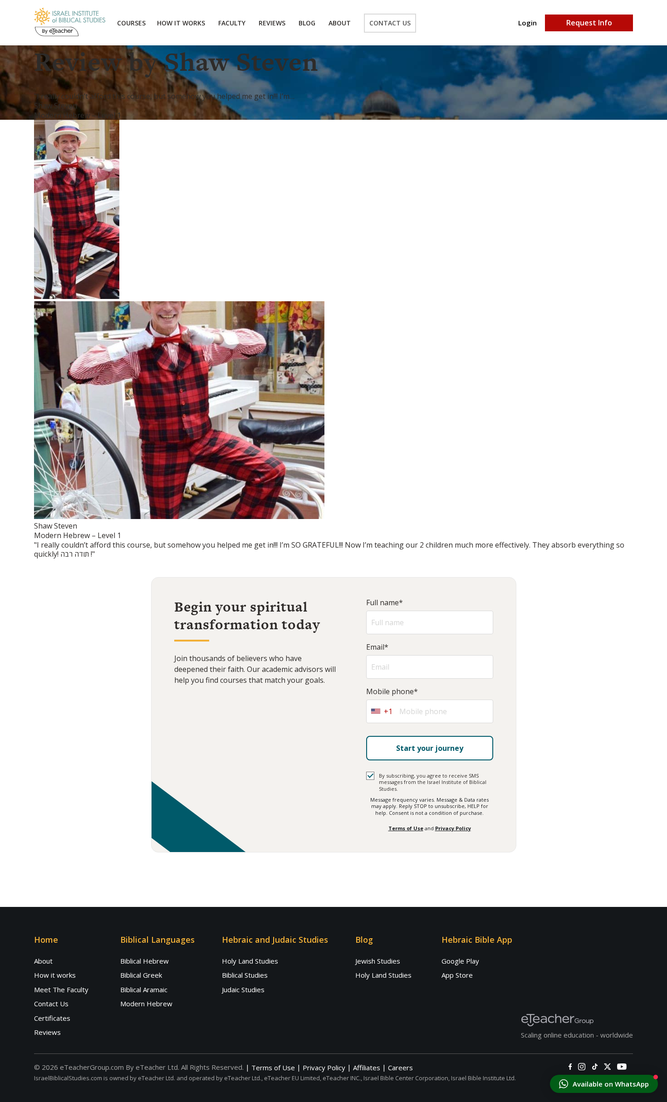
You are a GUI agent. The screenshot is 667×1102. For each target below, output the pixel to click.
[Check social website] (570, 1066)
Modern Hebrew (146, 1003)
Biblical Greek (141, 975)
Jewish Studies (377, 960)
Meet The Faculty (61, 989)
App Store (457, 975)
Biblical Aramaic (143, 989)
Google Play (460, 960)
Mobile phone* (392, 691)
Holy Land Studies (250, 960)
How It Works (181, 23)
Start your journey (429, 748)
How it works (55, 975)
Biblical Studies (245, 975)
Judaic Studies (243, 989)
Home (46, 939)
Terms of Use (405, 828)
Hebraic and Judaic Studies (275, 939)
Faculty (231, 23)
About (340, 23)
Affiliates (366, 1067)
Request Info (589, 23)
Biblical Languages (157, 939)
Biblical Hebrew (144, 960)
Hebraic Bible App (476, 939)
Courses (131, 23)
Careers (400, 1067)
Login (527, 23)
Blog (307, 23)
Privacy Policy (453, 828)
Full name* (384, 602)
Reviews (272, 23)
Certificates (52, 1018)
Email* (377, 647)
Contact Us (390, 23)
